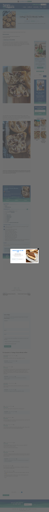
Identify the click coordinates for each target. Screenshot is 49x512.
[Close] (38, 249)
